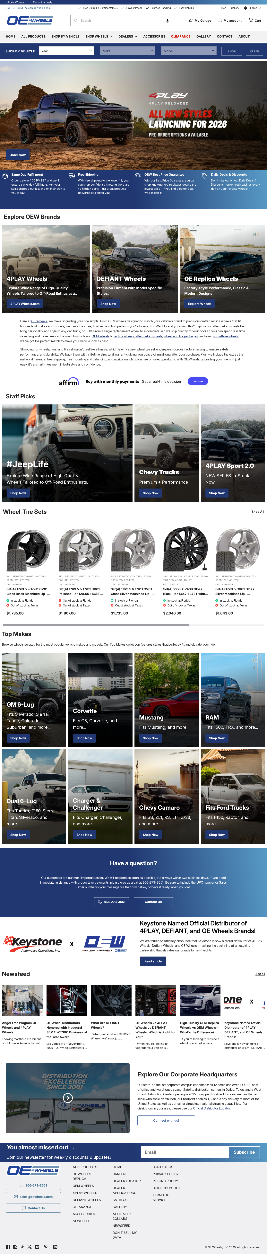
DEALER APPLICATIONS (124, 1190)
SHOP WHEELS (96, 36)
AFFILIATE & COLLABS (122, 1216)
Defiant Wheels (42, 2)
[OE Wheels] (30, 20)
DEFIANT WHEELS (87, 1200)
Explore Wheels (199, 304)
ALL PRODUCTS (85, 1167)
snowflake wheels (226, 336)
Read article (153, 961)
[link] (133, 381)
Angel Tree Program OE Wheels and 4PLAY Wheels (19, 1027)
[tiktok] (22, 1247)
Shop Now (108, 304)
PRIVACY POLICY (166, 1174)
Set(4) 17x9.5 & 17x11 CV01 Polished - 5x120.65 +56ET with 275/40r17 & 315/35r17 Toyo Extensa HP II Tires (79, 596)
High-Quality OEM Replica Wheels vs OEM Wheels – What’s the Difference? (199, 1027)
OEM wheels (100, 336)
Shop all (258, 512)
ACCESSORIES (84, 1214)
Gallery (235, 7)
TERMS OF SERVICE (161, 1197)
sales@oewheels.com (38, 7)
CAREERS (120, 1174)
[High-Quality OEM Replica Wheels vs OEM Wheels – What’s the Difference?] (200, 1000)
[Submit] (74, 20)
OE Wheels (39, 321)
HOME (117, 1167)
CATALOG (120, 1200)
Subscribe (244, 1152)
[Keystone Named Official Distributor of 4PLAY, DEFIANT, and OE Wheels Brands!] (244, 1000)
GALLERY (120, 1207)
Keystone (205, 941)
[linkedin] (55, 1247)
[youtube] (37, 1247)
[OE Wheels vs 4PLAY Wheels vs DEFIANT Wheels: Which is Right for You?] (155, 1000)
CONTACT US (163, 1167)
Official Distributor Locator (211, 1108)
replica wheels (124, 336)
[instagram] (15, 1247)
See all (260, 974)
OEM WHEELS (83, 1186)
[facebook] (8, 1247)
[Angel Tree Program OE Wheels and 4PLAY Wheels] (22, 1000)
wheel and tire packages (181, 336)
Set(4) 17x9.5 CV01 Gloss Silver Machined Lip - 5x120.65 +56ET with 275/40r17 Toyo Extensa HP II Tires (237, 598)
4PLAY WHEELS (85, 1193)
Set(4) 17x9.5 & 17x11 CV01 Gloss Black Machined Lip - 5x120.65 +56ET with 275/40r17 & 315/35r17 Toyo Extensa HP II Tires (27, 598)
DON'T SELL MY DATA (125, 1235)
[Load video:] (68, 1098)
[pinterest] (46, 1247)
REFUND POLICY (165, 1181)
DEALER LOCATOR (127, 1181)
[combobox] (121, 20)
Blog (223, 7)
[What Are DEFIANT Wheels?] (111, 1000)
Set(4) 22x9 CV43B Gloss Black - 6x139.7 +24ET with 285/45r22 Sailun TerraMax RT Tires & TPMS (184, 596)
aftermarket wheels (148, 336)
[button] (167, 20)
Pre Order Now (20, 155)
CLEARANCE (82, 1207)
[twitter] (29, 1247)
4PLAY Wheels (15, 2)
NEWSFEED (81, 1221)
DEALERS (125, 36)
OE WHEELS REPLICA (82, 1176)
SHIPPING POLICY (166, 1188)
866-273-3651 (14, 7)
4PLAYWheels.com (25, 304)
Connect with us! (166, 1120)
